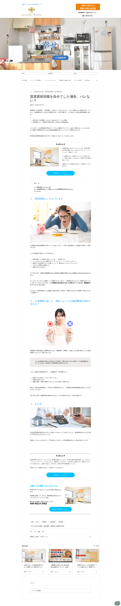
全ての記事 (24, 80)
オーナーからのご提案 (36, 526)
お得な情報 (46, 526)
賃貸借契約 (53, 522)
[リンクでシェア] (43, 531)
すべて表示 (96, 545)
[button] (97, 80)
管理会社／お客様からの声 (65, 80)
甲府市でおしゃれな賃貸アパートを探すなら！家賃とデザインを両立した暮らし (87, 566)
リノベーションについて (50, 80)
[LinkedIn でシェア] (39, 531)
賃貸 (32, 522)
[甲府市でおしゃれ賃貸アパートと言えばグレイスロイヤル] (87, 555)
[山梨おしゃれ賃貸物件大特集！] (34, 555)
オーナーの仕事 (77, 80)
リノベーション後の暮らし (36, 80)
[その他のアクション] (90, 92)
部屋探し (44, 522)
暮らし (38, 522)
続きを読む (87, 80)
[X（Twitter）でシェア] (35, 531)
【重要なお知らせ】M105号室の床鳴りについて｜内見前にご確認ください (60, 566)
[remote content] (60, 362)
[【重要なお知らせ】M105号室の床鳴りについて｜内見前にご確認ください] (60, 555)
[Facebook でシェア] (31, 531)
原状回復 (60, 522)
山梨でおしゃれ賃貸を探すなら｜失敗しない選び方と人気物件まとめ (33, 566)
